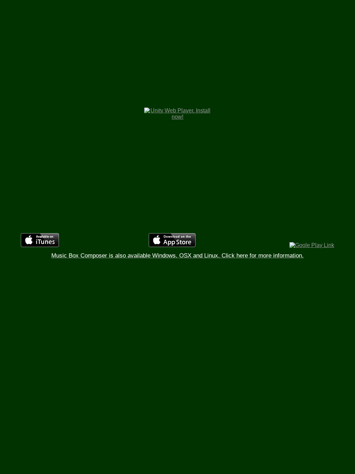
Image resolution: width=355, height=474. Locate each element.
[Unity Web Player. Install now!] (177, 117)
